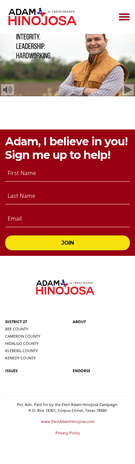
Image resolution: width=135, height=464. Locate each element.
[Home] (41, 16)
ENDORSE (81, 370)
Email (15, 218)
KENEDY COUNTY (20, 357)
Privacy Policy (67, 432)
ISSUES (11, 370)
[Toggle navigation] (124, 17)
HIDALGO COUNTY (21, 343)
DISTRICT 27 (16, 321)
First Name (22, 173)
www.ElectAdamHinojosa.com (67, 421)
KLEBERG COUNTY (21, 350)
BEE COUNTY (16, 328)
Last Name (21, 196)
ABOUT (79, 321)
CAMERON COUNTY (22, 336)
